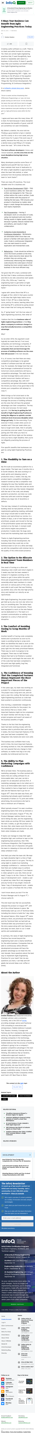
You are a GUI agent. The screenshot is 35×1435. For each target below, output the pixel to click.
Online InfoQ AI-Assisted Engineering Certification (26, 1347)
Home (3, 1316)
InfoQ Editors (5, 1335)
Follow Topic (17, 1087)
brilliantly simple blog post (14, 88)
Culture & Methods (9, 1095)
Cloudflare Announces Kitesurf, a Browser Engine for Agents (16, 1114)
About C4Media (6, 1341)
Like (10, 44)
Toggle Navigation (2, 2)
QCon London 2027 (27, 1367)
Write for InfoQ (6, 1331)
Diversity (4, 1353)
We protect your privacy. (8, 1228)
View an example (17, 1193)
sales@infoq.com (23, 1417)
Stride (24, 1020)
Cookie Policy (27, 1432)
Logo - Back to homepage (11, 2)
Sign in (30, 2)
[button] (17, 1224)
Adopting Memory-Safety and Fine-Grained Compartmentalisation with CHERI (16, 1174)
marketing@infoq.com (24, 1422)
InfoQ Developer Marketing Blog (6, 1348)
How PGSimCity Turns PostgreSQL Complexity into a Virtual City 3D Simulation (16, 1160)
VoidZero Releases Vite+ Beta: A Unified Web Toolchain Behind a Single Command (19, 1133)
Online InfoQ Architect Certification (25, 1329)
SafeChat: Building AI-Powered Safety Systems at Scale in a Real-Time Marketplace (18, 1119)
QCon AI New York (26, 1362)
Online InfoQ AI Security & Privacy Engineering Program (27, 1321)
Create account (6, 1319)
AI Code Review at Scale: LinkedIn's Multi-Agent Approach (17, 1124)
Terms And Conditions (16, 1432)
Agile (21, 1083)
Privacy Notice (5, 1432)
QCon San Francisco (24, 1354)
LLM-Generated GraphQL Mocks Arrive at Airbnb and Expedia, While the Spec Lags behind (15, 1167)
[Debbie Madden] (2, 37)
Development (8, 1155)
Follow (30, 37)
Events (3, 1328)
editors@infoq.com (6, 1422)
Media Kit (4, 1344)
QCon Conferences (7, 1325)
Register (21, 2)
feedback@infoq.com (7, 1417)
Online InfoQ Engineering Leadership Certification (25, 1338)
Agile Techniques (25, 1095)
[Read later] (26, 44)
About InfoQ (5, 1338)
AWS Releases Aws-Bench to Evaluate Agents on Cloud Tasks (18, 1128)
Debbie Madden (9, 37)
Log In (4, 1322)
